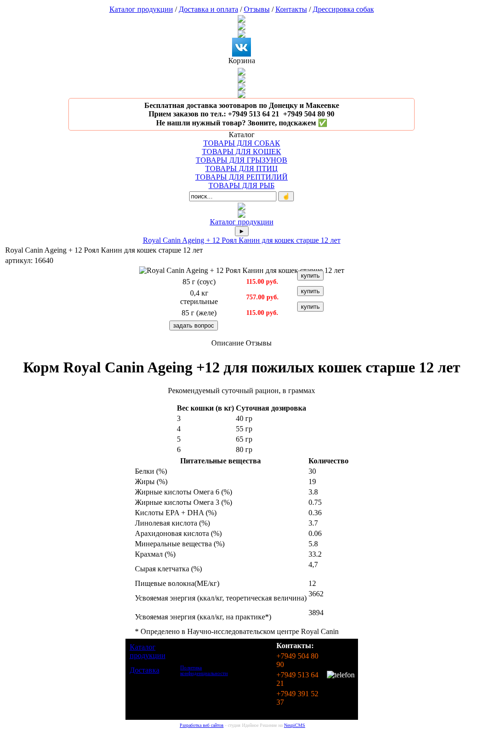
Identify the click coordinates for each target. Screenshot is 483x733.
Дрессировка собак (343, 9)
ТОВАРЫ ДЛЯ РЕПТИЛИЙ (241, 177)
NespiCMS (294, 725)
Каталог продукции (141, 9)
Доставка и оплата (208, 9)
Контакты (291, 9)
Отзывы (257, 9)
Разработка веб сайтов (202, 725)
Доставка (144, 670)
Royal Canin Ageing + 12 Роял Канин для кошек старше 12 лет (242, 240)
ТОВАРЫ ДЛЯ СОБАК (241, 143)
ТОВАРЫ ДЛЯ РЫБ (241, 185)
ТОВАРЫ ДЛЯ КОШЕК (241, 152)
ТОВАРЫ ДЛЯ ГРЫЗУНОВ (241, 160)
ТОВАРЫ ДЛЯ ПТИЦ (241, 169)
